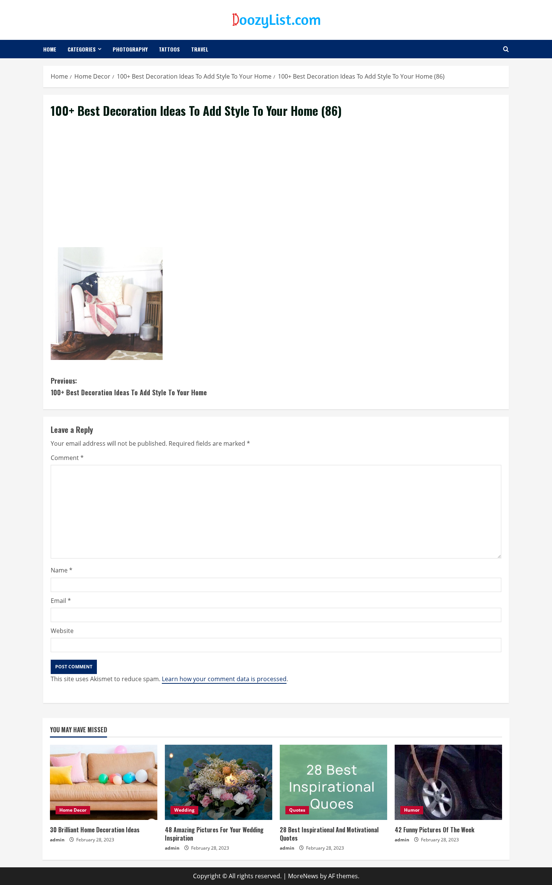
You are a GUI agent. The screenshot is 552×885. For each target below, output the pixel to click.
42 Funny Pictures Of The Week (434, 829)
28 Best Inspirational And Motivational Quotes (329, 833)
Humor (411, 810)
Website (62, 631)
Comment (67, 458)
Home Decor (72, 810)
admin (57, 839)
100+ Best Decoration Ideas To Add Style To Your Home (129, 386)
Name (61, 570)
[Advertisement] (276, 191)
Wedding (184, 810)
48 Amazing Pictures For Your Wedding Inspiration (214, 833)
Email (61, 601)
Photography (130, 49)
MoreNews (303, 876)
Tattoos (169, 49)
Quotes (297, 810)
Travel (199, 49)
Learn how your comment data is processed (224, 679)
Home (49, 49)
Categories (82, 49)
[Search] (506, 49)
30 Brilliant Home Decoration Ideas (95, 829)
